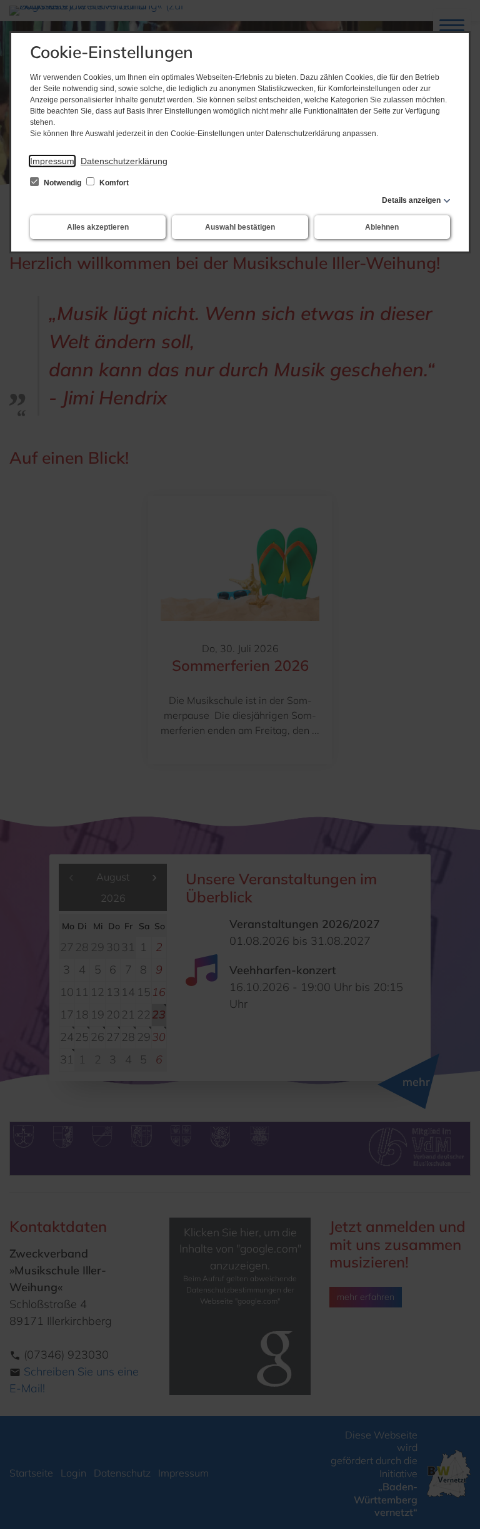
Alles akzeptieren (98, 227)
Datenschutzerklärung (124, 161)
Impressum (52, 161)
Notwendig (62, 182)
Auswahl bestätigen (240, 227)
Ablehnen (382, 227)
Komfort (113, 182)
